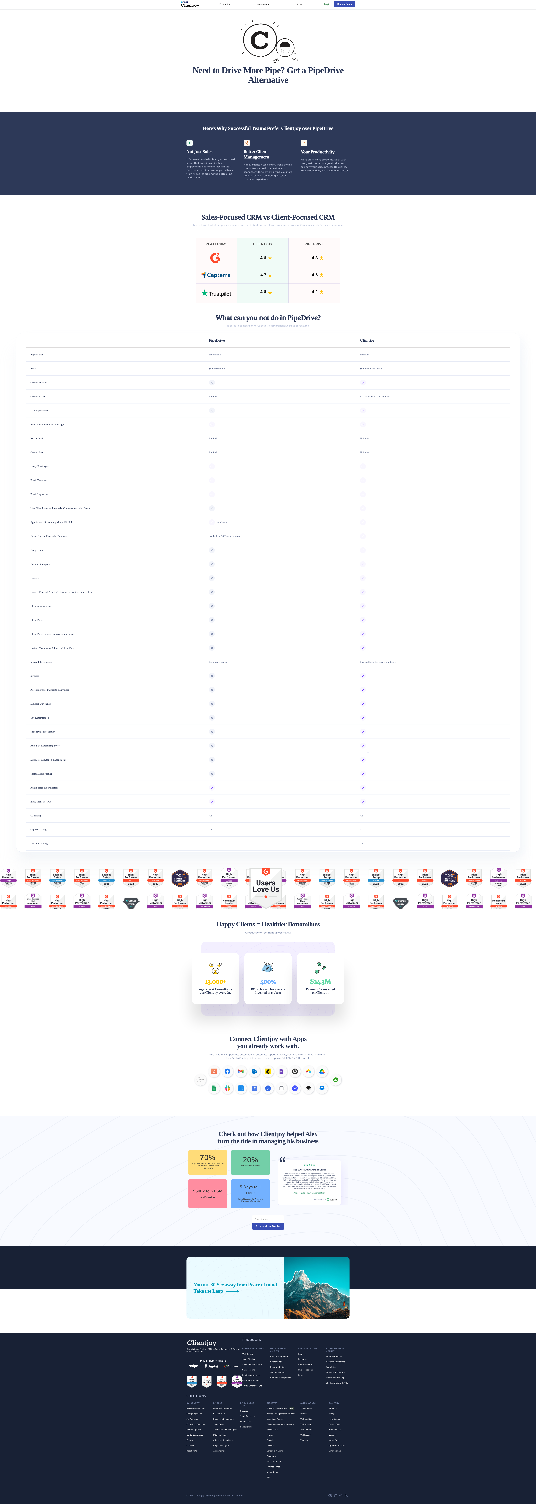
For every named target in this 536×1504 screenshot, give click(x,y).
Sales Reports (248, 1370)
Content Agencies (194, 1435)
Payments (302, 1359)
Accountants (219, 1451)
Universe (271, 1445)
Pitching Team (220, 1435)
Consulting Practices (195, 1424)
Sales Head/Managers (223, 1419)
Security (332, 1435)
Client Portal (276, 1361)
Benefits (270, 1440)
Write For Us (334, 1440)
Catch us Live (335, 1451)
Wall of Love (272, 1429)
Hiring (332, 1413)
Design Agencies (194, 1413)
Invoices (302, 1354)
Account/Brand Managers (224, 1429)
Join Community (274, 1461)
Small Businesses (248, 1416)
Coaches (190, 1445)
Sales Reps (218, 1424)
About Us (333, 1408)
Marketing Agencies (195, 1408)
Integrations (272, 1472)
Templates (331, 1367)
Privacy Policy (335, 1424)
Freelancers (245, 1421)
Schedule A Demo (275, 1451)
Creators (190, 1440)
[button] (225, 4)
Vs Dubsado (306, 1408)
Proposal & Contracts (335, 1372)
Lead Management (251, 1375)
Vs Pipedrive (306, 1419)
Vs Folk (303, 1413)
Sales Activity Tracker (252, 1364)
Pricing (298, 4)
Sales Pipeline (248, 1359)
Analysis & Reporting (335, 1361)
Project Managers (221, 1445)
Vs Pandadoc (306, 1429)
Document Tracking (335, 1377)
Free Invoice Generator (277, 1408)
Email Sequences (334, 1356)
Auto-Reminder (305, 1364)
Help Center (334, 1419)
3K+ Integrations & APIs (337, 1383)
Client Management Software (280, 1424)
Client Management (279, 1356)
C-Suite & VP (219, 1413)
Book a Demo (344, 4)
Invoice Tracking (305, 1370)
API (268, 1477)
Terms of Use (335, 1429)
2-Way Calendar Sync (252, 1385)
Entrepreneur (246, 1427)
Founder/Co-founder (222, 1408)
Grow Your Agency (275, 1419)
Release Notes (273, 1466)
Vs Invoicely (305, 1424)
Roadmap (271, 1456)
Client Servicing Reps (223, 1440)
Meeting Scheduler (251, 1380)
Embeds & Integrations (280, 1377)
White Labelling (277, 1372)
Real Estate (191, 1451)
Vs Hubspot (305, 1435)
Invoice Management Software (281, 1413)
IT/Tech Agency (193, 1429)
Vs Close (304, 1440)
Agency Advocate (337, 1445)
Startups (244, 1411)
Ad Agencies (192, 1419)
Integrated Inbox (277, 1367)
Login (327, 4)
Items (300, 1375)
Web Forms (247, 1354)
